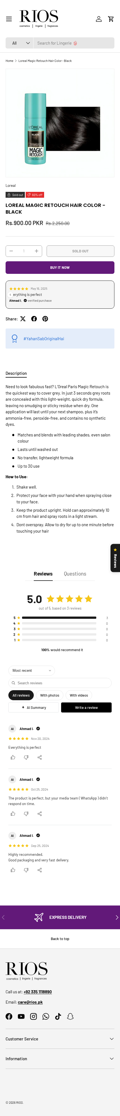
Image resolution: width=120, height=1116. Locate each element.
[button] (111, 19)
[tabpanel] (60, 458)
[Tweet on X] (22, 318)
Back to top (60, 938)
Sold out (80, 251)
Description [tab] (16, 373)
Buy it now (60, 267)
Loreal (11, 185)
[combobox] (60, 43)
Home (9, 60)
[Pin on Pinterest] (45, 318)
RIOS (19, 1102)
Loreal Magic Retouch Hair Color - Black (45, 60)
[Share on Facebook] (34, 318)
